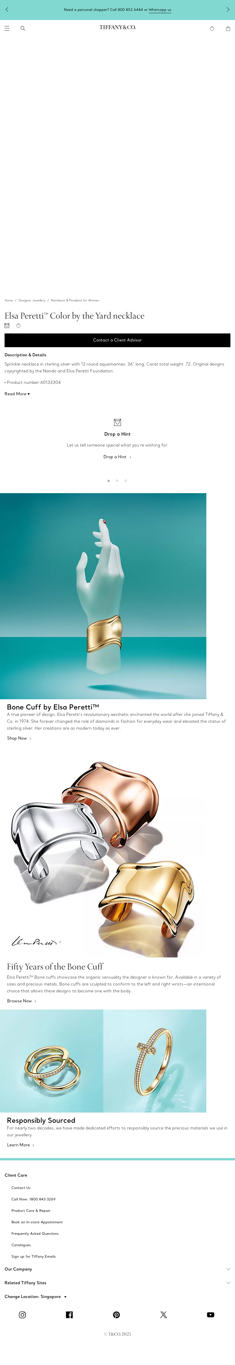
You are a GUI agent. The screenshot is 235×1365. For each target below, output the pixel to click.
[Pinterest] (117, 1314)
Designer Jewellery (32, 300)
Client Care (16, 1175)
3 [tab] (125, 480)
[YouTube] (211, 1314)
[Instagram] (23, 1314)
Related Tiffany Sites (25, 1282)
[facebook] (70, 1314)
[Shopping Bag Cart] (228, 28)
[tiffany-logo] (117, 28)
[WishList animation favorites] (212, 28)
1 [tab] (107, 480)
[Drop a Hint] (7, 325)
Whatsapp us (160, 9)
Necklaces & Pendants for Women (75, 300)
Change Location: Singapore (33, 1296)
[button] (7, 28)
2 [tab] (116, 480)
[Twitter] (164, 1314)
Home (9, 300)
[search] (23, 28)
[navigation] (7, 28)
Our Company (18, 1269)
